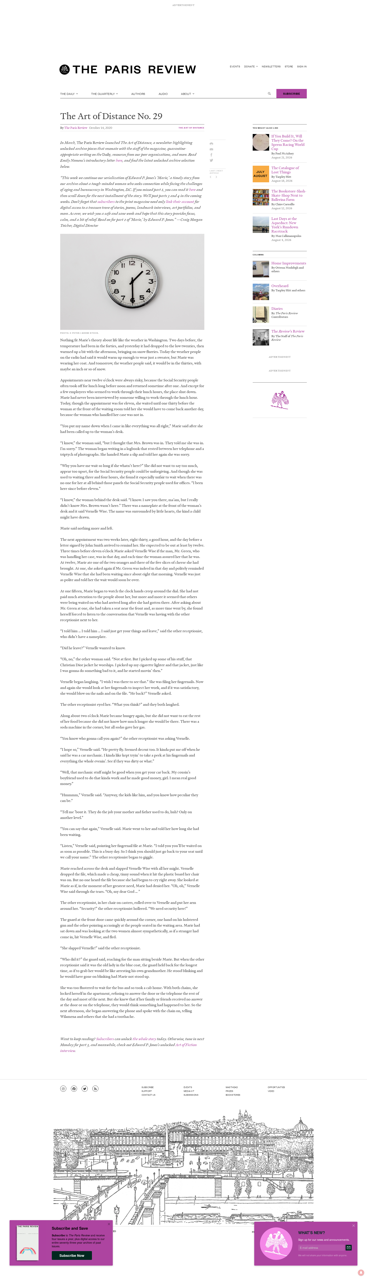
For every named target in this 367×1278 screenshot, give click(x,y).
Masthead (232, 1087)
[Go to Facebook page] (74, 1089)
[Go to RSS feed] (95, 1089)
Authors (138, 93)
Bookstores (233, 1094)
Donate (250, 66)
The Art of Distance (191, 127)
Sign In (302, 66)
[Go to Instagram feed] (63, 1089)
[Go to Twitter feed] (85, 1089)
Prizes (229, 1091)
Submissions (191, 1094)
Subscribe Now (71, 1255)
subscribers (106, 201)
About (186, 93)
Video (271, 1091)
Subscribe (291, 93)
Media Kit (189, 1091)
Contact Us (149, 1094)
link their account (180, 201)
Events (235, 66)
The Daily (68, 93)
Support (147, 1091)
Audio (163, 93)
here (119, 160)
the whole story (144, 1038)
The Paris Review (75, 127)
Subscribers (105, 1038)
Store (289, 66)
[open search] (269, 93)
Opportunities (276, 1087)
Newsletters (271, 66)
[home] (127, 71)
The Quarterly (103, 93)
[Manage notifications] (358, 1270)
